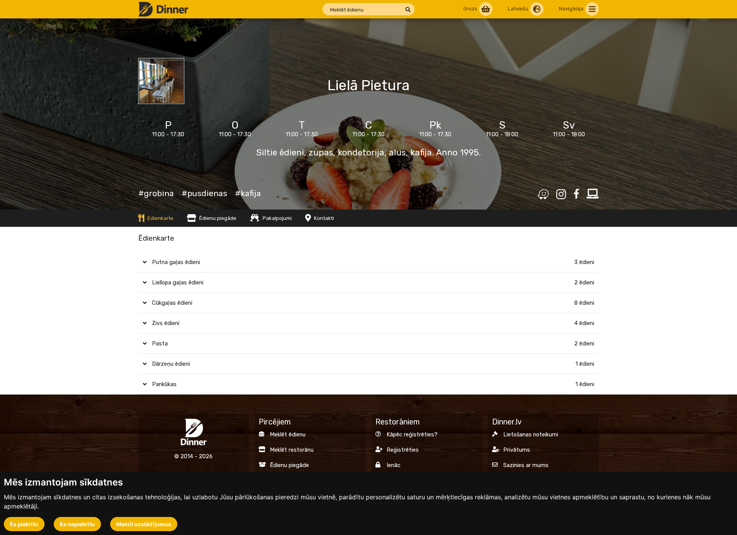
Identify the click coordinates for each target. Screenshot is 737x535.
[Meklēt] (407, 10)
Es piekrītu (24, 524)
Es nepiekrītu (77, 524)
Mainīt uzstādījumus (143, 524)
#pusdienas (204, 193)
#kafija (248, 193)
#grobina (156, 193)
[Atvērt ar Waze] (543, 194)
